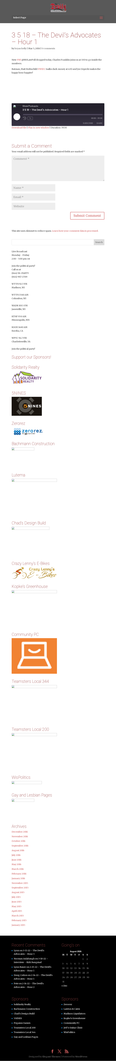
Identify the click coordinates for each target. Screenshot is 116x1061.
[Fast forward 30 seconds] (35, 118)
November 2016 (20, 836)
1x (30, 118)
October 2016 (18, 841)
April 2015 (17, 911)
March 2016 (18, 869)
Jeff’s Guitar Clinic (73, 1027)
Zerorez (68, 1004)
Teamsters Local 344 (24, 1032)
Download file (19, 127)
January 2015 (18, 925)
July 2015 (16, 897)
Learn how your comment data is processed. (75, 231)
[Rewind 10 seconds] (24, 118)
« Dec (64, 985)
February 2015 (19, 920)
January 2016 (18, 878)
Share (99, 123)
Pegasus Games (22, 1023)
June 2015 (17, 901)
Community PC (72, 1023)
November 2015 (20, 883)
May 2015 (16, 906)
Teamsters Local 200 (24, 1027)
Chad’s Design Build (24, 1013)
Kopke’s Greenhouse (74, 1018)
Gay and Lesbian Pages (26, 1037)
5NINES (18, 1018)
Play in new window (38, 127)
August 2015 (18, 892)
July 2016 (16, 855)
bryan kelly (20, 48)
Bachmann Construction (27, 1009)
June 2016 (16, 859)
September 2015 (20, 887)
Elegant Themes (51, 1056)
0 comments (48, 48)
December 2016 (20, 831)
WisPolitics (69, 1032)
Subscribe (88, 123)
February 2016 (19, 873)
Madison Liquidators (74, 1013)
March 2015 (18, 915)
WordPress (81, 1056)
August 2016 (18, 850)
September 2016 (20, 845)
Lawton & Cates (72, 1009)
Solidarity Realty (22, 1004)
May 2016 (16, 864)
